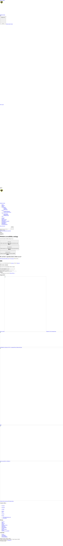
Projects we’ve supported (5, 221)
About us (3, 217)
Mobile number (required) (4, 271)
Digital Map (3, 223)
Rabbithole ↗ (10, 540)
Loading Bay (5, 230)
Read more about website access (4, 258)
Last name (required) (3, 269)
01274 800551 (4, 518)
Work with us (4, 220)
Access (8, 230)
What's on (1, 230)
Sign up (1, 272)
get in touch (12, 258)
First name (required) (3, 268)
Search (1, 229)
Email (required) (2, 270)
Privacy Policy (12, 273)
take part (18, 263)
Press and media (4, 222)
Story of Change (4, 219)
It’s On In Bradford (4, 224)
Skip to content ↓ (2, 0)
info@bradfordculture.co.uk (7, 517)
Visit (10, 230)
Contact (3, 218)
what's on (12, 263)
